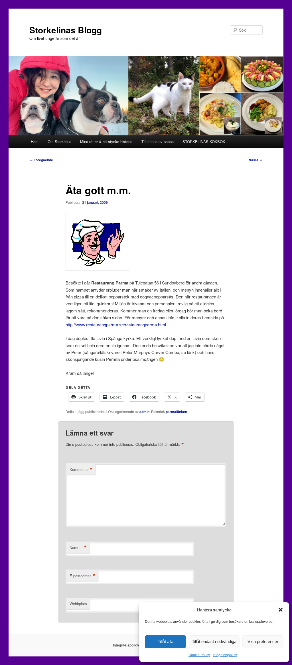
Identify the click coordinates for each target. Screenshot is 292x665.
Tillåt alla (165, 641)
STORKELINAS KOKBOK (203, 141)
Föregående (41, 159)
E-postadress (82, 575)
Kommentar (81, 469)
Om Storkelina (59, 141)
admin (144, 411)
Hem (34, 141)
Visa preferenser (263, 641)
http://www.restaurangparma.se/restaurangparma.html (116, 325)
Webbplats (78, 603)
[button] (280, 610)
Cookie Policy (199, 654)
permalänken (176, 411)
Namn (78, 547)
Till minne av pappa (157, 141)
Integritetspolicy (225, 654)
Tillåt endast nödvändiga (214, 641)
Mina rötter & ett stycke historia (106, 141)
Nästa (256, 159)
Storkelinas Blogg (65, 30)
